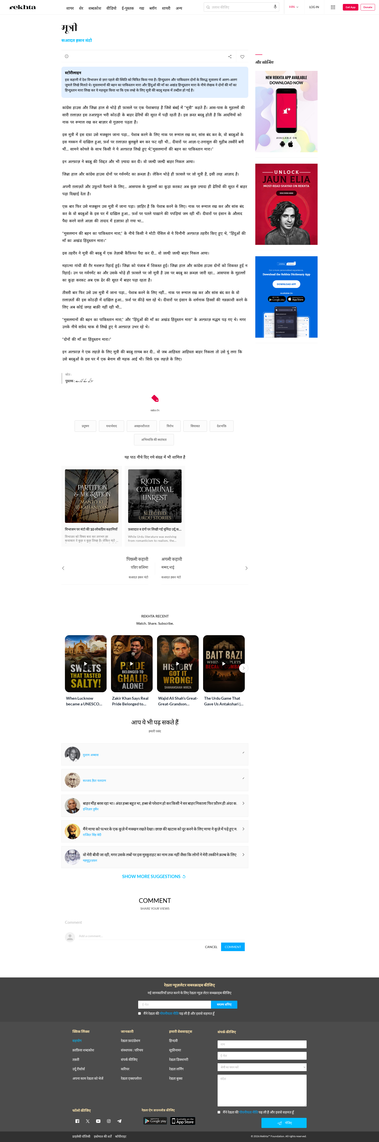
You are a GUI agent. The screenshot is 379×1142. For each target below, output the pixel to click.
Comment (233, 947)
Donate (367, 7)
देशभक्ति (221, 426)
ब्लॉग (153, 8)
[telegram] (119, 1120)
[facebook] (77, 1120)
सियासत (195, 426)
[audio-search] (275, 6)
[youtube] (98, 1120)
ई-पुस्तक (128, 8)
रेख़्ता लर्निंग (176, 1069)
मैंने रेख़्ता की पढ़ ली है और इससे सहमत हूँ (179, 1013)
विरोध (170, 426)
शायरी (166, 8)
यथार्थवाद (111, 426)
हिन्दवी (173, 1041)
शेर (81, 8)
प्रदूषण (85, 426)
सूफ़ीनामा (175, 1050)
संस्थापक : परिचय (132, 1050)
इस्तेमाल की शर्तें (103, 1136)
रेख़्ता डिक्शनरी (178, 1059)
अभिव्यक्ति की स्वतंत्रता (154, 439)
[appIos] (182, 1121)
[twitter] (87, 1120)
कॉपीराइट (120, 1136)
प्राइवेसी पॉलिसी (81, 1136)
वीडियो (111, 8)
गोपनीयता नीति (169, 1013)
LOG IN (314, 7)
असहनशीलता (142, 426)
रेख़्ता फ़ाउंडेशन (130, 1041)
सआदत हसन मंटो (76, 41)
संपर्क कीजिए (129, 1059)
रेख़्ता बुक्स (175, 1078)
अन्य (179, 8)
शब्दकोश (94, 8)
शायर (70, 8)
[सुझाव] (66, 56)
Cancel (211, 947)
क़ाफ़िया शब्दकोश (83, 1050)
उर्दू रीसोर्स (78, 1069)
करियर (125, 1069)
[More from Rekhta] (333, 7)
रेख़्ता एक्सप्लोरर (131, 1078)
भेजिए (288, 1123)
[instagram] (108, 1120)
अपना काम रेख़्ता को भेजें (87, 1078)
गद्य (141, 8)
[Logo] (22, 8)
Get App (351, 7)
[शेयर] (230, 56)
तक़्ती (75, 1059)
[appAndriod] (155, 1121)
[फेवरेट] (242, 56)
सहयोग (77, 1041)
